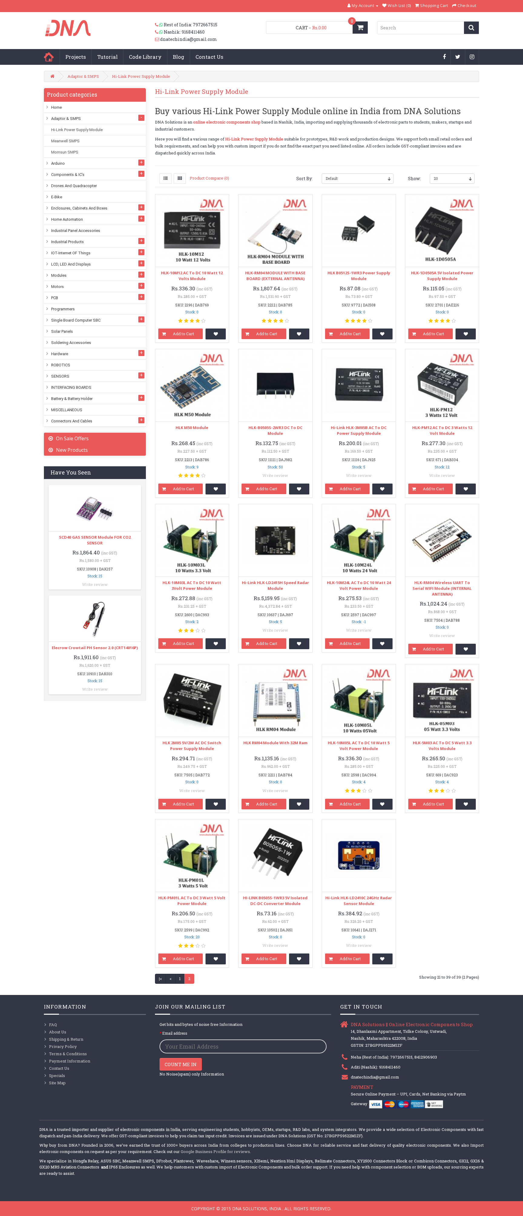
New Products (72, 450)
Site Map (57, 1082)
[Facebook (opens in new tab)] (444, 57)
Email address (174, 1033)
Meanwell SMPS (138, 1161)
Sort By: (304, 178)
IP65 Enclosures (124, 1167)
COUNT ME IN (181, 1064)
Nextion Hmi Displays (291, 1161)
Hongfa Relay (86, 1161)
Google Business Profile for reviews (215, 1151)
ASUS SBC (110, 1161)
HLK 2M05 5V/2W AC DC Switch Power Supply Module (192, 745)
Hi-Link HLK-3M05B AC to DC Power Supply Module (358, 430)
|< (160, 978)
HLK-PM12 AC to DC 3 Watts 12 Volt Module (442, 430)
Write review (95, 584)
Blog (178, 56)
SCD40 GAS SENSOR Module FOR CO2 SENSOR (95, 540)
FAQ (53, 1024)
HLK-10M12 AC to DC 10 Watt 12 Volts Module (192, 275)
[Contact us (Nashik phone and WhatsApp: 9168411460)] (159, 32)
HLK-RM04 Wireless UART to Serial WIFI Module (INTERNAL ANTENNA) (442, 588)
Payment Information (69, 1061)
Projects (75, 56)
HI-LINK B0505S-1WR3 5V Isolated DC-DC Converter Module (275, 900)
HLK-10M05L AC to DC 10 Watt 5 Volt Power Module (359, 745)
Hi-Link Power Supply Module (141, 76)
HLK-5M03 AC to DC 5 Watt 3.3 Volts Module (442, 745)
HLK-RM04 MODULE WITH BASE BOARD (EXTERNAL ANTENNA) (275, 275)
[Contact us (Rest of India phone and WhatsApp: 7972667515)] (159, 25)
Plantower (183, 1161)
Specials (57, 1075)
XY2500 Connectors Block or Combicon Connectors (407, 1161)
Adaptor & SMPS (83, 76)
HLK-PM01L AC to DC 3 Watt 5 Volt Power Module (191, 900)
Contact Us (209, 56)
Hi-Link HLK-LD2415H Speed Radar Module (275, 585)
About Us (57, 1032)
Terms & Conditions (68, 1053)
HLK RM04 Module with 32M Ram (275, 742)
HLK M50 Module (192, 427)
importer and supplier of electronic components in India (126, 1129)
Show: (414, 178)
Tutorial (107, 56)
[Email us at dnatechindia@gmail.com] (157, 39)
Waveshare (207, 1161)
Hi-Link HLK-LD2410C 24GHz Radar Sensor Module (358, 900)
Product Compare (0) (209, 178)
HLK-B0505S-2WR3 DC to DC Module (275, 430)
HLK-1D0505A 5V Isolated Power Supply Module (442, 275)
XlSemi (261, 1161)
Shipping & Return (66, 1039)
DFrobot (164, 1161)
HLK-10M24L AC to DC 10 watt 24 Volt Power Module (359, 585)
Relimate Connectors (335, 1161)
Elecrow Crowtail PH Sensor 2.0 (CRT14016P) (95, 647)
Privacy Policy (63, 1046)
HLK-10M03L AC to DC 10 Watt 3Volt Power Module (192, 585)
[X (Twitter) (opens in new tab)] (458, 57)
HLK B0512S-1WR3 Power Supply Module (358, 275)
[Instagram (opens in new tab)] (472, 57)
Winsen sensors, (237, 1161)
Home (49, 56)
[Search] (471, 27)
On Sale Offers (72, 438)
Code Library (145, 56)
